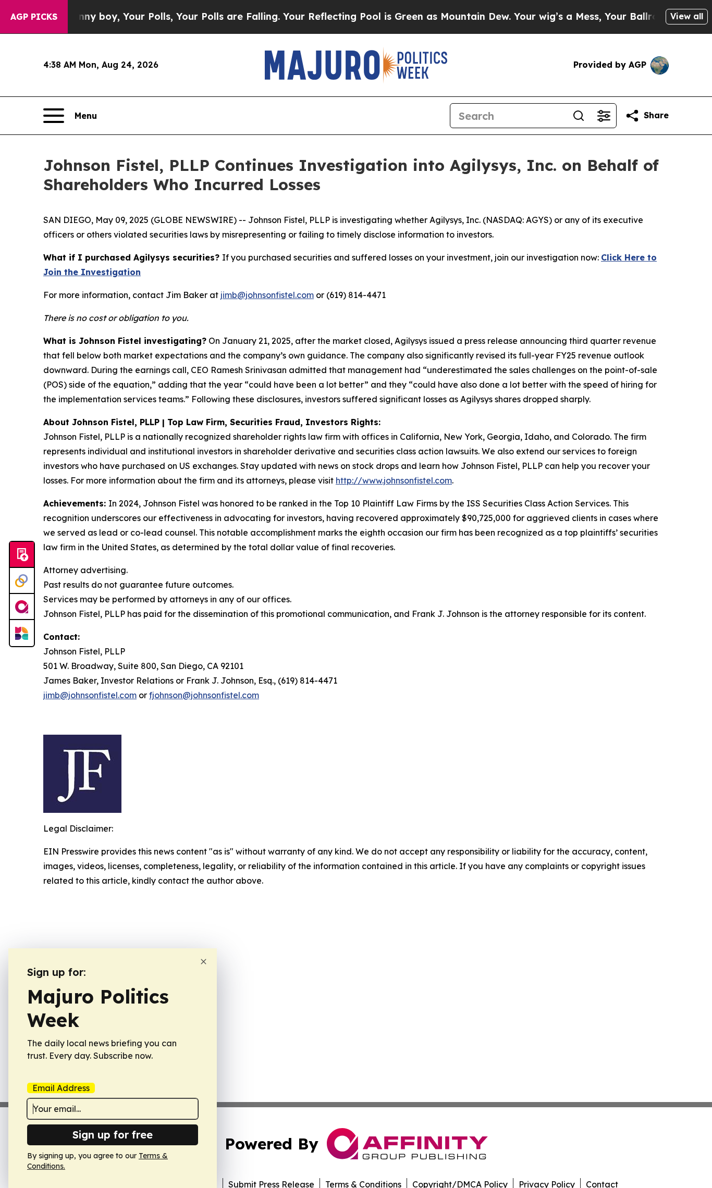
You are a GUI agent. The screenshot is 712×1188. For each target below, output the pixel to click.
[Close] (203, 962)
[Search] (578, 116)
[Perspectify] (22, 581)
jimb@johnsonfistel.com (267, 295)
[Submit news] (22, 555)
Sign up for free (112, 1134)
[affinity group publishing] (22, 607)
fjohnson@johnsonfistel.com (204, 695)
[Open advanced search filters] (603, 116)
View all (686, 16)
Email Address (61, 1088)
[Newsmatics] (22, 633)
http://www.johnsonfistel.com (394, 480)
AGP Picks (33, 16)
